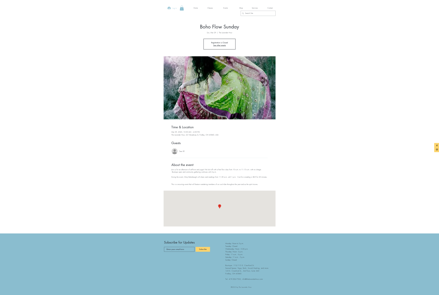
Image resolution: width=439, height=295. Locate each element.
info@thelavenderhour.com (252, 279)
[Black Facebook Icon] (437, 145)
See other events (219, 45)
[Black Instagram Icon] (437, 149)
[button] (182, 8)
